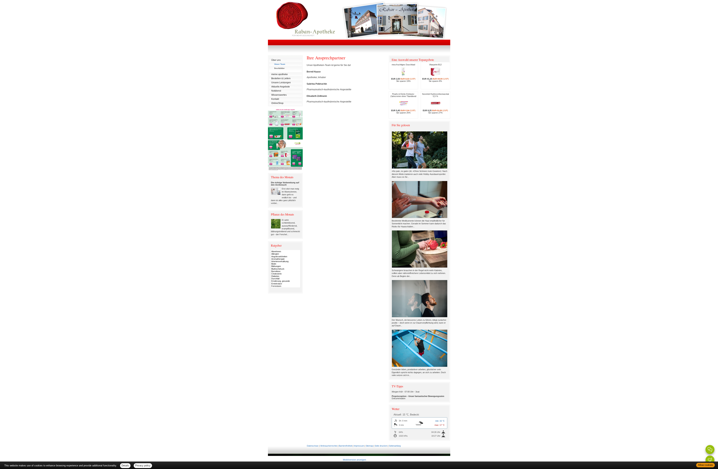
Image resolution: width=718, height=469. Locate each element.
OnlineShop (277, 103)
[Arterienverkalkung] (285, 261)
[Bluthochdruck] (285, 269)
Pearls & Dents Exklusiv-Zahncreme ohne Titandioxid (403, 103)
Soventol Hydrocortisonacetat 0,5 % (435, 103)
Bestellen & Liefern (281, 78)
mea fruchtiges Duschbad (403, 72)
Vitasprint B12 (435, 72)
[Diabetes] (285, 276)
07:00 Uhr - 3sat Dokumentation (418, 395)
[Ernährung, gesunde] (285, 281)
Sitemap (369, 446)
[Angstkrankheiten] (285, 256)
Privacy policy (143, 465)
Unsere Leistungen (281, 82)
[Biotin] (285, 264)
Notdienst (276, 90)
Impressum (359, 446)
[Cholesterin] (285, 274)
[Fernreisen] (285, 286)
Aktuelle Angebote (280, 86)
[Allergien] (285, 254)
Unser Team (279, 64)
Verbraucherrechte (328, 446)
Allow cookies (705, 465)
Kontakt (275, 99)
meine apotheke (279, 74)
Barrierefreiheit (345, 446)
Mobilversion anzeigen (354, 460)
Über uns (276, 60)
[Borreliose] (285, 271)
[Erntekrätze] (285, 284)
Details (125, 465)
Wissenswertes (279, 95)
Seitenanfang (395, 446)
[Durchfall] (285, 278)
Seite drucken (381, 446)
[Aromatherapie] (285, 259)
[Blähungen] (285, 266)
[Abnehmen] (285, 251)
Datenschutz (312, 446)
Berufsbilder (279, 68)
